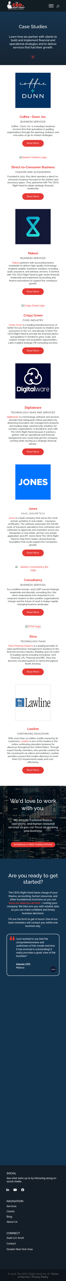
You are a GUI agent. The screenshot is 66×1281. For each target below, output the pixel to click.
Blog (9, 1216)
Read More (33, 143)
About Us (12, 1221)
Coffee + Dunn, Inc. (33, 117)
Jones (33, 509)
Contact (11, 1243)
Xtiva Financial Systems (20, 645)
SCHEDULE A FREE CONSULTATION (33, 844)
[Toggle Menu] (51, 5)
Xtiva (33, 636)
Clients (11, 1211)
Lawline (33, 729)
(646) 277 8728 (15, 1237)
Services (11, 1206)
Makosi (33, 253)
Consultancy (33, 580)
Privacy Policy (40, 1276)
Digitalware (33, 407)
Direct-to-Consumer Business (33, 167)
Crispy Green (33, 315)
